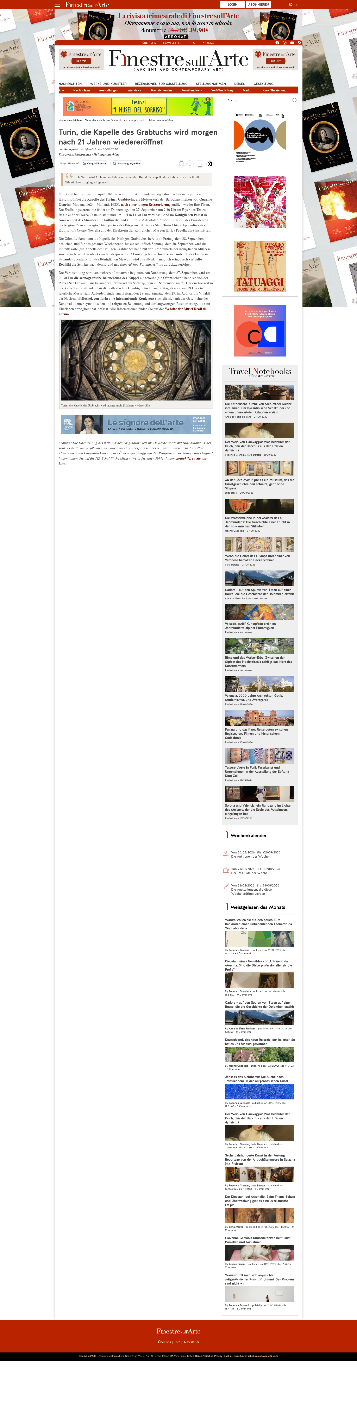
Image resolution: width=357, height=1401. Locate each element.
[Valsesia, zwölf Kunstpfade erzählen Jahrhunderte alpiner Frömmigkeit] (259, 612)
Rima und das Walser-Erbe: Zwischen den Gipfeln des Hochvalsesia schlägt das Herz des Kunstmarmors (258, 662)
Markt (247, 90)
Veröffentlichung (222, 90)
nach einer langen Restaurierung (146, 204)
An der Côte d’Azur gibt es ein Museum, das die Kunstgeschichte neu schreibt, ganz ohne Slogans (259, 484)
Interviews (134, 90)
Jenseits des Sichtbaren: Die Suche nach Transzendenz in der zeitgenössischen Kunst (256, 1079)
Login (233, 4)
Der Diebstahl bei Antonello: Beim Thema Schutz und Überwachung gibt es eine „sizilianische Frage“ (260, 1201)
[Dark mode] (210, 165)
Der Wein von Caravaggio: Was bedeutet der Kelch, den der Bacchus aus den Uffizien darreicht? (257, 446)
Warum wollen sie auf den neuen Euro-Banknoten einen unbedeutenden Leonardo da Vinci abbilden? (258, 924)
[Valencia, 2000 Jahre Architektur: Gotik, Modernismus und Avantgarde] (259, 684)
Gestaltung (264, 84)
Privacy (218, 1356)
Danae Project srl (204, 1356)
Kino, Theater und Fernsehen (275, 90)
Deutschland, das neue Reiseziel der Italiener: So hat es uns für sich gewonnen (260, 1042)
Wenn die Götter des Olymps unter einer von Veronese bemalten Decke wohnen (257, 558)
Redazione (71, 149)
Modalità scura (270, 1356)
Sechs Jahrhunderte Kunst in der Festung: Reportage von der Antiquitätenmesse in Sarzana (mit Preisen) (260, 1159)
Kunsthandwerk (191, 90)
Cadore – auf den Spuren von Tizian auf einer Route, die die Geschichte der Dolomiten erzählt (259, 592)
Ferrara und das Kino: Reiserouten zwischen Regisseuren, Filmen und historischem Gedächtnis (256, 733)
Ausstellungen (108, 90)
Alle (61, 90)
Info (192, 43)
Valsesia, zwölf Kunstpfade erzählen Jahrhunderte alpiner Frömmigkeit (250, 626)
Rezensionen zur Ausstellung (161, 84)
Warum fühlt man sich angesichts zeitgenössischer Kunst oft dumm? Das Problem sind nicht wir (259, 1279)
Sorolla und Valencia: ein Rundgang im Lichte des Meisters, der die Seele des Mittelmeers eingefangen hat (257, 809)
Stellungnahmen (211, 84)
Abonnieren (258, 4)
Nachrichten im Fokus (161, 90)
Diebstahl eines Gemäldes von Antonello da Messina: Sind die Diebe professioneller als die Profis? (258, 965)
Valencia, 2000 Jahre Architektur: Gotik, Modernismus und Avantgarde (254, 698)
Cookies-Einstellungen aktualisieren (242, 1356)
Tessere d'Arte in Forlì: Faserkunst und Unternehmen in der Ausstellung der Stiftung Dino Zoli (257, 771)
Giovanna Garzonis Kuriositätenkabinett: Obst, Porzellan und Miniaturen (258, 1240)
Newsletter (172, 43)
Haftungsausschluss (107, 154)
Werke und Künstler (108, 84)
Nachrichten (70, 84)
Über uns (149, 43)
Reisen (239, 84)
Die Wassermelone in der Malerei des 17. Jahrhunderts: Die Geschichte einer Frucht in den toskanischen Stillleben (257, 522)
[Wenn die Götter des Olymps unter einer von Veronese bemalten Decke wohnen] (259, 545)
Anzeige (208, 43)
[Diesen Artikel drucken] (190, 164)
